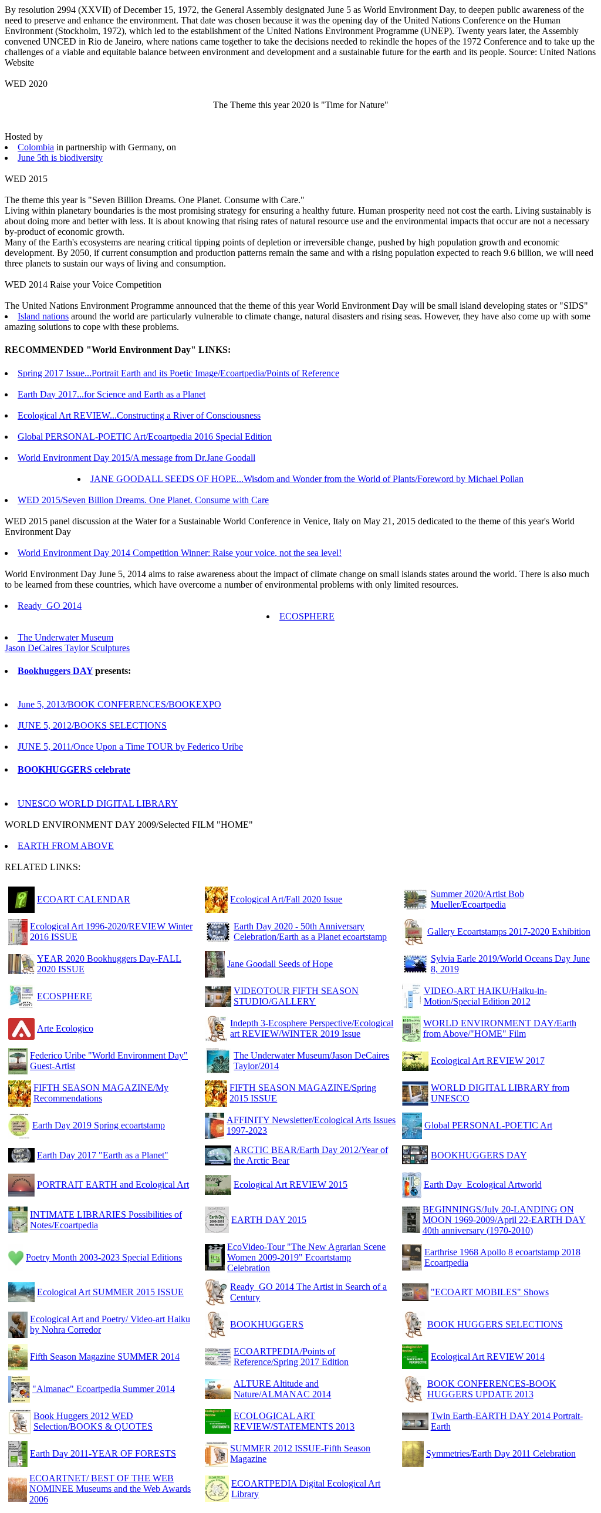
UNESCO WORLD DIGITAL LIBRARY (98, 803)
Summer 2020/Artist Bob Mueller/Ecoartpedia (477, 899)
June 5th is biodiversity (60, 158)
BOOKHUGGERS (266, 1324)
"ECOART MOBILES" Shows (490, 1292)
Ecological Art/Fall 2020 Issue (286, 899)
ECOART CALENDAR (83, 899)
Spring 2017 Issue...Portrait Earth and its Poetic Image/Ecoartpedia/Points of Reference (178, 373)
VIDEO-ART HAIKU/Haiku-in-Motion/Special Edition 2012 (485, 996)
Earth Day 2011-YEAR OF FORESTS (103, 1453)
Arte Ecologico (65, 1028)
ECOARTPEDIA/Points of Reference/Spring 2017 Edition (291, 1356)
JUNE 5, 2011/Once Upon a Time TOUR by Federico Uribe (130, 747)
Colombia (36, 147)
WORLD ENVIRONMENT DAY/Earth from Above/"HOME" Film (499, 1028)
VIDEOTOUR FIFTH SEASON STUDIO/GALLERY (296, 996)
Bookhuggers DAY (55, 671)
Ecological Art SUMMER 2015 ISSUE (110, 1292)
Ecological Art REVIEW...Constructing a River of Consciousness (139, 415)
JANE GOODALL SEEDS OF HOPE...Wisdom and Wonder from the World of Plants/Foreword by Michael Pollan (307, 479)
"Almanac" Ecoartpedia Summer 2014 (103, 1389)
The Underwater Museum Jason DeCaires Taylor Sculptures (67, 642)
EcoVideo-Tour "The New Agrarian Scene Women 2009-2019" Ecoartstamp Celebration (306, 1257)
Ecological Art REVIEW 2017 (488, 1061)
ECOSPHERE (307, 616)
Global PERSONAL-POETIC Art (488, 1125)
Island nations (43, 316)
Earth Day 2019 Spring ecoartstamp (98, 1125)
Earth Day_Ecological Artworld (483, 1184)
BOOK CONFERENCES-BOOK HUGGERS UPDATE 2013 (491, 1389)
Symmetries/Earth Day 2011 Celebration (501, 1453)
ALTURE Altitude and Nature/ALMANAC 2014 (282, 1389)
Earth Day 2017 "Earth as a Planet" (102, 1155)
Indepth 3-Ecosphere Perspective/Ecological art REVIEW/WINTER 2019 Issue (311, 1028)
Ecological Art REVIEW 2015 (290, 1184)
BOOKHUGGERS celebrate (74, 769)
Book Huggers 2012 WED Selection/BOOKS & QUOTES (93, 1421)
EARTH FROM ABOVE (66, 846)
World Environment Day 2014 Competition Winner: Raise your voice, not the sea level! (180, 553)
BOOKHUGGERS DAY (479, 1155)
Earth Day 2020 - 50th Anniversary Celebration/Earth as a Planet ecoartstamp (310, 931)
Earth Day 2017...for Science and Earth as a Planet (111, 394)
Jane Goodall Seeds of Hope (280, 964)
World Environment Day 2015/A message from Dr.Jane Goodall (136, 458)
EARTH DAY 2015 (268, 1220)
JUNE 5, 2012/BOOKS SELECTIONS (92, 725)
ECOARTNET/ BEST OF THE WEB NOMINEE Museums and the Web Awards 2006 (110, 1488)
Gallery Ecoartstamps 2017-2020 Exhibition (508, 931)
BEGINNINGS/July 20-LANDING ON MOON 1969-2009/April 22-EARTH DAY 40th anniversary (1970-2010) (504, 1219)
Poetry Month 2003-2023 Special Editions (104, 1257)
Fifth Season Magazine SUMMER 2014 (105, 1357)
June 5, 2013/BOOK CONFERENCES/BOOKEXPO (119, 704)
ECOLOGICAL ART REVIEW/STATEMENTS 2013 (294, 1421)
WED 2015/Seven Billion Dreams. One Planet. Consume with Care (143, 500)
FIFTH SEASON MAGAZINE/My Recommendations (100, 1093)
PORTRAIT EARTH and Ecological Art (113, 1184)
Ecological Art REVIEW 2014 (488, 1357)
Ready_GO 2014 (50, 606)
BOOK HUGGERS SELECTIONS (495, 1324)
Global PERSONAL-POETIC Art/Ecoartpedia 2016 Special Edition (145, 437)
